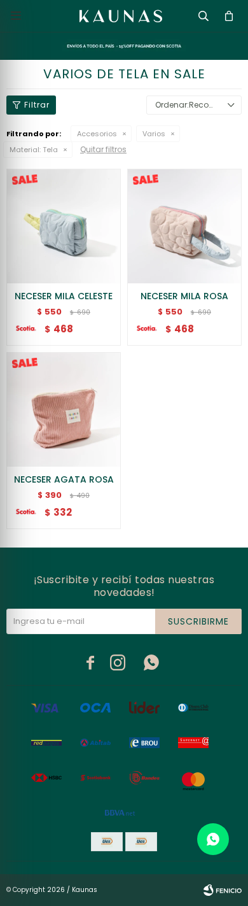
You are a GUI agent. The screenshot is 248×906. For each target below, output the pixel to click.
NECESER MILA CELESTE (64, 296)
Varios (153, 134)
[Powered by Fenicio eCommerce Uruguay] (222, 890)
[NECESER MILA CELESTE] (63, 226)
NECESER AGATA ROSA (64, 479)
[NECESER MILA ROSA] (184, 226)
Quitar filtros (103, 149)
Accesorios (97, 134)
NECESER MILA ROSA (184, 296)
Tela (34, 150)
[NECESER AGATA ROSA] (63, 409)
